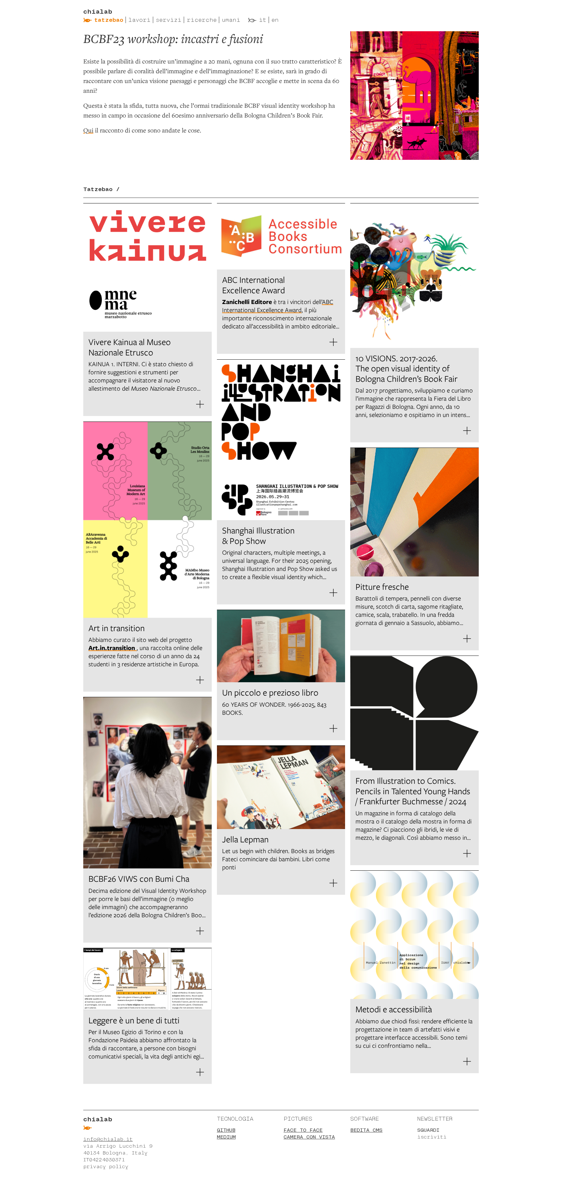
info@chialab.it (108, 1139)
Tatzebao (108, 20)
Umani (231, 20)
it (262, 20)
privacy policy (105, 1166)
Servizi (168, 20)
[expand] (200, 404)
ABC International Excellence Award (277, 306)
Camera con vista (309, 1137)
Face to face (303, 1130)
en (275, 20)
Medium (226, 1137)
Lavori (139, 20)
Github (226, 1130)
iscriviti (432, 1137)
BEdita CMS (366, 1130)
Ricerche (202, 20)
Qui (88, 130)
